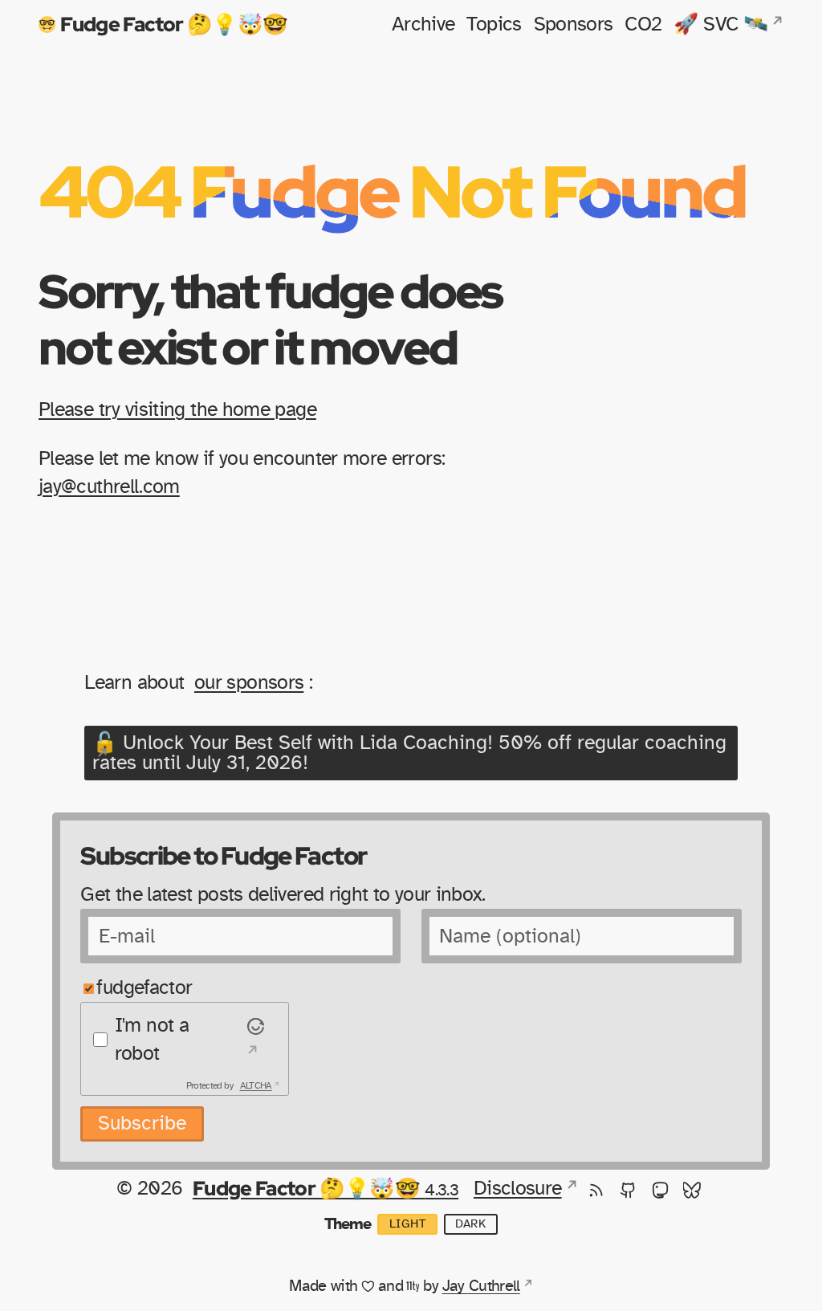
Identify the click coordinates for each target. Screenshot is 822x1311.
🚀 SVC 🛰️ (720, 24)
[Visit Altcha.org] (253, 1040)
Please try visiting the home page (177, 410)
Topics (493, 24)
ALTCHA (256, 1085)
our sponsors (248, 683)
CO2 (643, 24)
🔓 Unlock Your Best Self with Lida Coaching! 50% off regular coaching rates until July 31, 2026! (409, 753)
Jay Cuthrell (481, 1286)
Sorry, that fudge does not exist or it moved (270, 318)
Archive (423, 24)
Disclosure (518, 1189)
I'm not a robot (152, 1040)
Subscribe (142, 1124)
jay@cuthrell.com (109, 487)
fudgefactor (144, 988)
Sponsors (573, 24)
